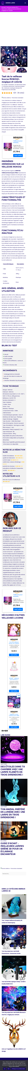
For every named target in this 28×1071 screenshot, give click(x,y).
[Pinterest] (5, 731)
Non (9, 1068)
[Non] (26, 1065)
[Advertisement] (14, 27)
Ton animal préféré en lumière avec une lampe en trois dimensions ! (13, 813)
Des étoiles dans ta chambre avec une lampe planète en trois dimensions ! (13, 770)
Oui (4, 1068)
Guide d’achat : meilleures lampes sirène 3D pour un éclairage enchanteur (12, 849)
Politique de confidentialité (18, 1068)
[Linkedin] (7, 731)
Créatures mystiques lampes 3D (13, 88)
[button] (12, 97)
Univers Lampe (10, 3)
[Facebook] (2, 731)
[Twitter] (4, 731)
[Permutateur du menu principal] (25, 3)
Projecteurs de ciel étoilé (9, 89)
